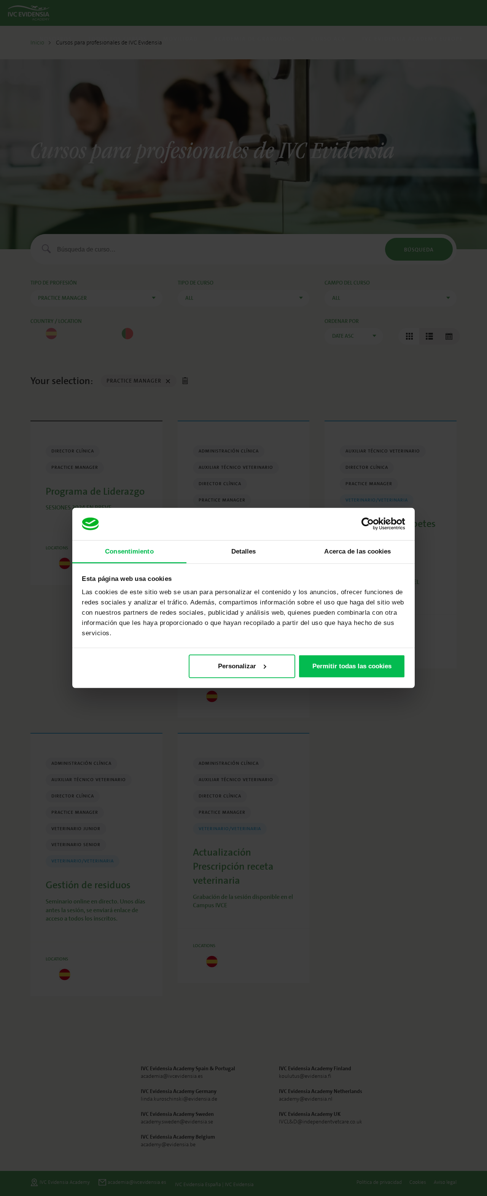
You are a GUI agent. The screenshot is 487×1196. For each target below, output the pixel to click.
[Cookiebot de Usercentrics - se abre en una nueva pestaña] (372, 523)
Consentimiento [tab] (129, 551)
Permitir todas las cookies (352, 666)
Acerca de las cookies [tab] (357, 551)
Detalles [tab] (243, 551)
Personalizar (237, 666)
